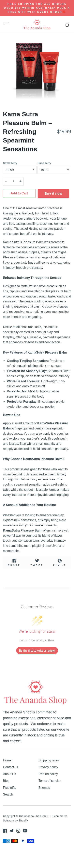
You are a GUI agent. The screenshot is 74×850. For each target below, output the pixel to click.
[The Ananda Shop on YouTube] (25, 831)
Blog (6, 780)
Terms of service (49, 780)
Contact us (10, 767)
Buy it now (53, 193)
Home (7, 760)
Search (8, 794)
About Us (9, 774)
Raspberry (44, 162)
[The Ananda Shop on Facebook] (5, 831)
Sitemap (44, 787)
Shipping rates (48, 760)
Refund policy (48, 774)
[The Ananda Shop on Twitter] (12, 831)
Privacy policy (48, 767)
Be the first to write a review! (37, 650)
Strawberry (10, 162)
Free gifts (9, 787)
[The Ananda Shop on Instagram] (18, 831)
